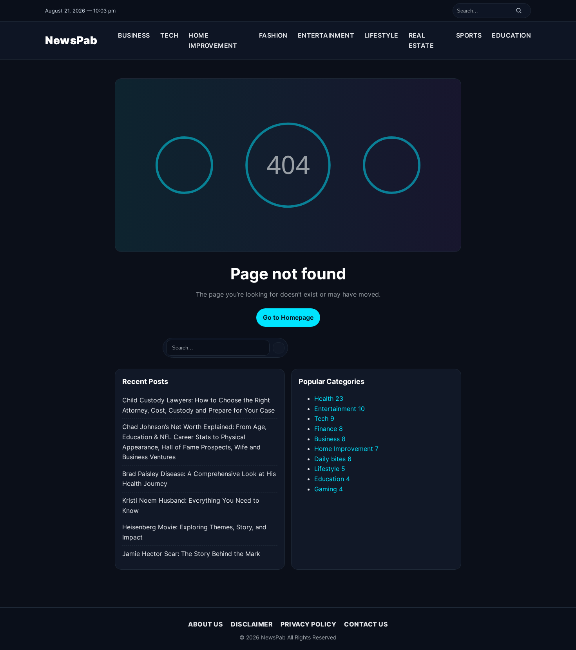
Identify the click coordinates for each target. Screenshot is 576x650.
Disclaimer (252, 624)
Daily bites (332, 459)
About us (205, 624)
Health (328, 398)
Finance (328, 429)
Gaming (328, 489)
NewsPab (71, 40)
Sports (469, 35)
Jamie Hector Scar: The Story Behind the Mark (191, 554)
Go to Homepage (288, 317)
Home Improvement (212, 40)
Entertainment (326, 35)
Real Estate (421, 40)
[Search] (518, 10)
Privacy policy (308, 624)
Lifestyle (381, 35)
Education (511, 35)
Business (134, 35)
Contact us (366, 624)
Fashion (273, 35)
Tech (169, 35)
